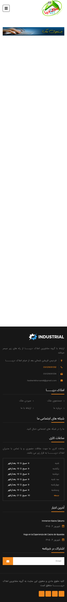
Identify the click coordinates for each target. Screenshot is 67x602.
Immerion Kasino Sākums (53, 521)
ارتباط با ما (26, 408)
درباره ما (57, 408)
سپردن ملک (25, 400)
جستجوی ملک (54, 400)
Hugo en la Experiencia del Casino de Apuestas (43, 534)
